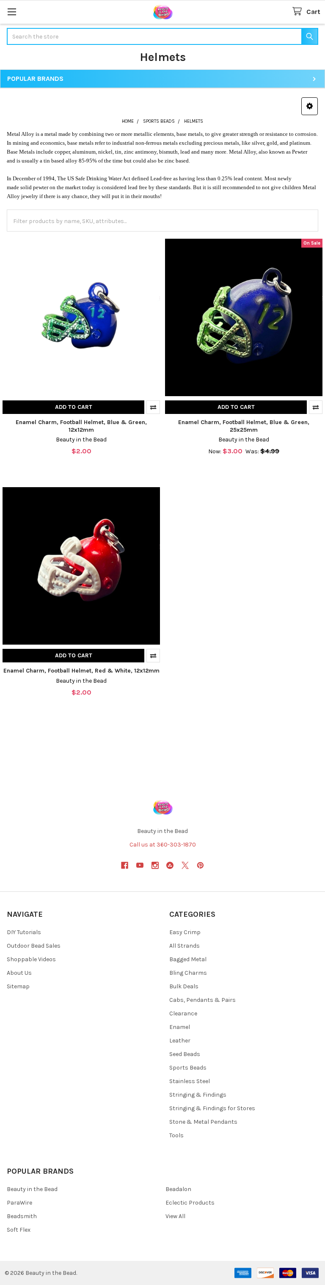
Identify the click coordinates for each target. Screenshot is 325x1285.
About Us (19, 972)
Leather (179, 1040)
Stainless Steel (189, 1081)
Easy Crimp (185, 932)
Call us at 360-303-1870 (162, 844)
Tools (176, 1135)
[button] (309, 106)
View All (175, 1216)
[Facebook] (124, 865)
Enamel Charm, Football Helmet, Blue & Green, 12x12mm (81, 426)
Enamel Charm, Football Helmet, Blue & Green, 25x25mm (243, 426)
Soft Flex (18, 1229)
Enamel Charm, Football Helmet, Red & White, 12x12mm (81, 670)
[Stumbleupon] (169, 865)
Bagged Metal (188, 959)
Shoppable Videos (31, 959)
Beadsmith (22, 1216)
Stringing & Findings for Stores (212, 1108)
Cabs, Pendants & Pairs (202, 1000)
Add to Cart (73, 407)
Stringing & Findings (197, 1094)
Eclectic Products (190, 1202)
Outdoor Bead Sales (34, 945)
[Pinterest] (200, 865)
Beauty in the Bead (32, 1189)
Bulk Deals (183, 986)
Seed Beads (184, 1054)
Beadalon (178, 1189)
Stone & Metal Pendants (203, 1121)
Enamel (179, 1027)
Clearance (183, 1013)
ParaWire (19, 1202)
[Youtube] (139, 865)
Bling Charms (188, 972)
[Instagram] (155, 865)
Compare (153, 407)
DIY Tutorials (24, 932)
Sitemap (18, 986)
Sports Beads (188, 1067)
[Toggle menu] (11, 11)
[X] (185, 865)
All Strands (184, 945)
